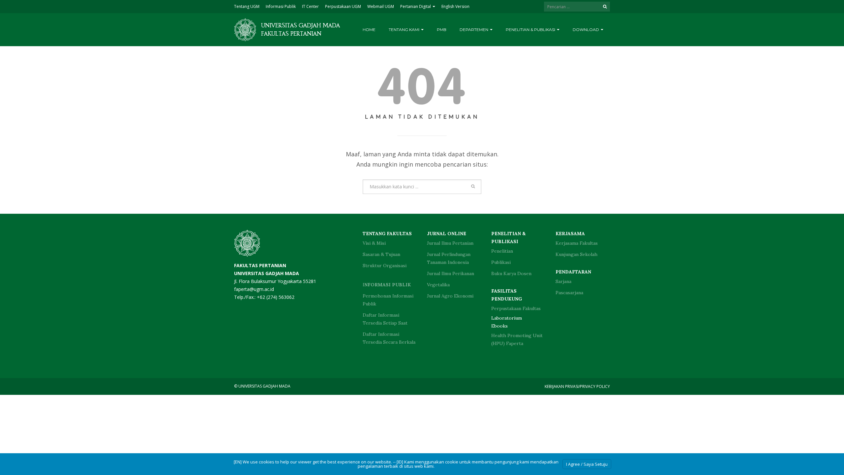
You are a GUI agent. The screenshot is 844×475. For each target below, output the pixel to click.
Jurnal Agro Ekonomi (450, 296)
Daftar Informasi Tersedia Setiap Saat (385, 319)
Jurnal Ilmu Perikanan (450, 273)
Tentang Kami (404, 29)
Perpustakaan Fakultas (516, 308)
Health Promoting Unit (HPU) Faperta (517, 339)
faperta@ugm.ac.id (254, 289)
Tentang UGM (246, 6)
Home (369, 29)
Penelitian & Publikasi (531, 29)
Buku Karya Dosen (511, 273)
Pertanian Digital (416, 6)
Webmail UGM (380, 6)
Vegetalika (438, 285)
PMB (441, 29)
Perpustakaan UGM (343, 6)
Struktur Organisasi (385, 266)
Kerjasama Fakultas (577, 243)
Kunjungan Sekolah (576, 254)
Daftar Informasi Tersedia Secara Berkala (389, 338)
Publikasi (501, 262)
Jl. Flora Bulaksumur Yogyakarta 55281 (275, 273)
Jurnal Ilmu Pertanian (450, 243)
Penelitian (502, 251)
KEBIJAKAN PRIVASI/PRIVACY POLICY (577, 386)
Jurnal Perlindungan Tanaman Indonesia (448, 258)
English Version (455, 6)
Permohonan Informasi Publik (388, 300)
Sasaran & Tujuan (381, 254)
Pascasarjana (569, 293)
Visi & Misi (374, 243)
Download (586, 29)
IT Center (310, 6)
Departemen (474, 29)
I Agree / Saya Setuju (587, 464)
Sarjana (563, 281)
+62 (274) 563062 (275, 297)
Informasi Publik (281, 6)
